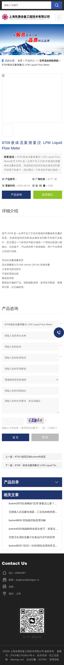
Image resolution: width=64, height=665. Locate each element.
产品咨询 (16, 194)
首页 (20, 60)
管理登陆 (54, 659)
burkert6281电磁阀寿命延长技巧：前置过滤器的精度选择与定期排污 (34, 528)
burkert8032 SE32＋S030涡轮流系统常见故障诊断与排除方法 (34, 545)
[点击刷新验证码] (35, 421)
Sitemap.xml (17, 659)
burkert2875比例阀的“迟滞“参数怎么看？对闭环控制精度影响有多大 (34, 503)
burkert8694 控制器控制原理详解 (27, 520)
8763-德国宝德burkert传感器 (30, 456)
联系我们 (47, 194)
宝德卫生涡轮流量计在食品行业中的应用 (32, 537)
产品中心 (30, 60)
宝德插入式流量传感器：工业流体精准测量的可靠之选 (34, 511)
